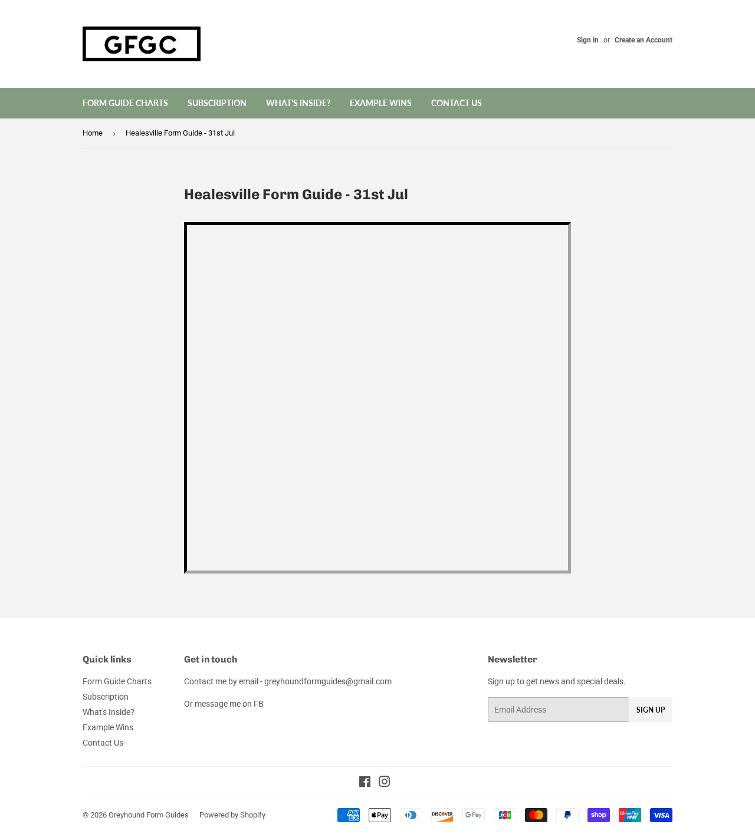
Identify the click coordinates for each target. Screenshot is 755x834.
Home (93, 132)
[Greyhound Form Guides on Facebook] (365, 783)
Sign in (588, 40)
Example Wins (381, 103)
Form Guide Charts (125, 103)
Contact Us (456, 103)
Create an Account (643, 40)
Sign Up (650, 710)
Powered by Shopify (232, 814)
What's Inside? (298, 103)
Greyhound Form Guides (149, 814)
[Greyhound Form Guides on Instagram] (384, 783)
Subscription (217, 103)
